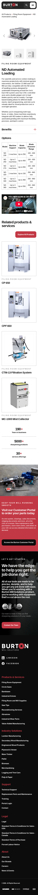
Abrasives (6, 714)
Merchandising (8, 768)
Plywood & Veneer (9, 750)
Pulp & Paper (7, 777)
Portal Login (7, 803)
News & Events (8, 871)
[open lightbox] (19, 34)
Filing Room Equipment (11, 682)
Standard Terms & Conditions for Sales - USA (18, 827)
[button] (4, 36)
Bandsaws (6, 691)
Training (5, 799)
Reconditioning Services (12, 710)
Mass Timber (7, 754)
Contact (5, 808)
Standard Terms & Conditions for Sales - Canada (18, 834)
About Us (5, 857)
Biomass (5, 763)
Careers (5, 866)
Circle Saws (7, 687)
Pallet (4, 759)
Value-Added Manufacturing (13, 724)
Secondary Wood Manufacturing (15, 741)
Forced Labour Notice (11, 844)
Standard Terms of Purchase (13, 840)
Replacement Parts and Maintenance (17, 794)
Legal (4, 822)
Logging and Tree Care (11, 773)
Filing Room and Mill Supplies (14, 701)
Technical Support (9, 790)
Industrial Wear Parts (10, 719)
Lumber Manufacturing (11, 736)
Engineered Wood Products (13, 745)
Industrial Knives (9, 696)
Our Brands (6, 861)
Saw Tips (5, 705)
